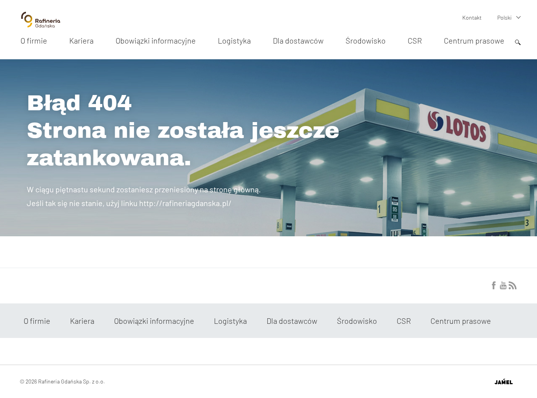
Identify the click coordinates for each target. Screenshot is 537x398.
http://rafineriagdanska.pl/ (185, 203)
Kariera (81, 40)
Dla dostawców (298, 40)
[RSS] (512, 287)
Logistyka (234, 40)
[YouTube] (503, 287)
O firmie (33, 40)
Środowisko (366, 40)
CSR (415, 40)
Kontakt (472, 17)
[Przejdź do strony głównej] (40, 24)
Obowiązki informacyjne (156, 40)
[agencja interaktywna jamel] (503, 381)
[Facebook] (493, 287)
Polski (504, 17)
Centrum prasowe (474, 40)
